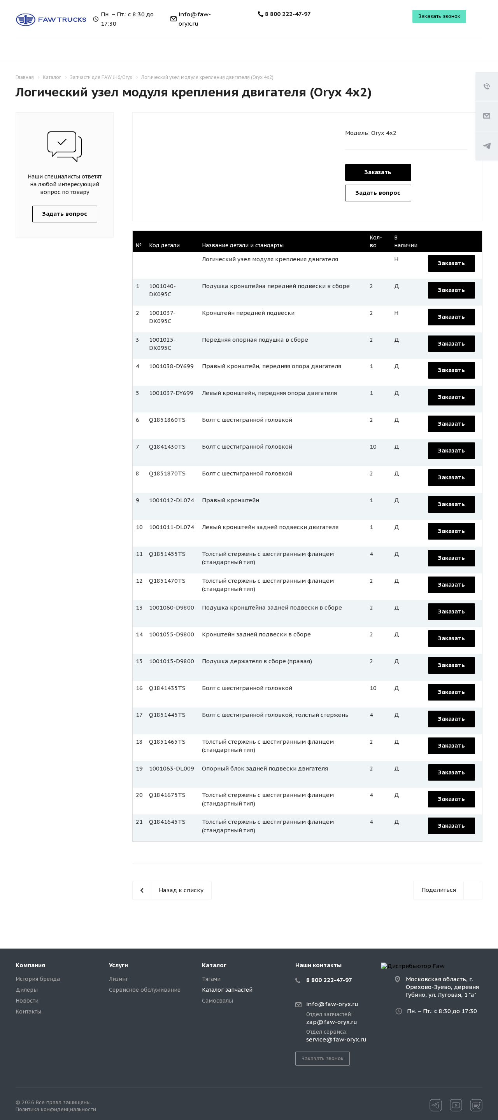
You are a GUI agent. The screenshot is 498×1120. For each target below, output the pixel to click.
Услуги (118, 965)
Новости (27, 1000)
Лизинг (118, 978)
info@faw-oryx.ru (332, 1004)
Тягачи (211, 978)
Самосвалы (217, 1000)
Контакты (28, 1011)
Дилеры (27, 989)
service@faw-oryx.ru (336, 1039)
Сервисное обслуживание (145, 989)
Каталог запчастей (227, 989)
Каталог (214, 965)
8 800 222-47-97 (288, 13)
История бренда (38, 978)
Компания (30, 965)
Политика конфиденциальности (56, 1109)
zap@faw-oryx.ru (331, 1022)
